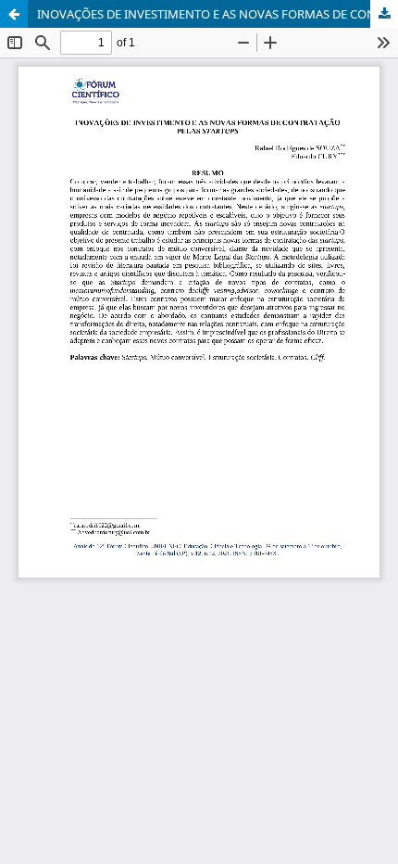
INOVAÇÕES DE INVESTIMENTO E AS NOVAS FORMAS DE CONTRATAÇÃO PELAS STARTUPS (217, 14)
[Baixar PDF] (384, 14)
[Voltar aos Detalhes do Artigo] (14, 14)
